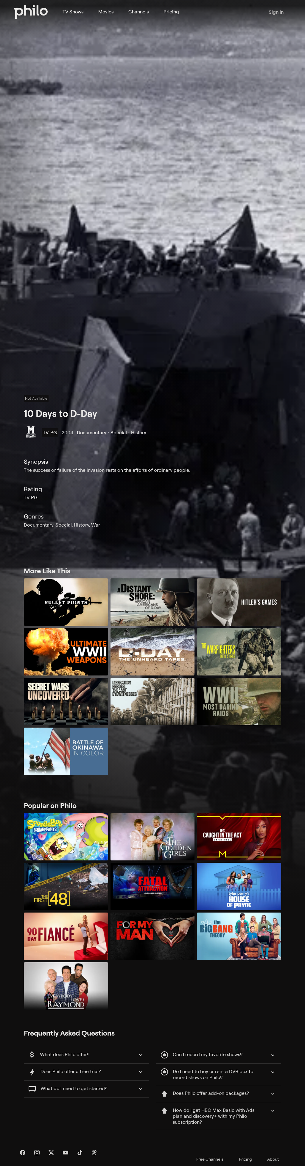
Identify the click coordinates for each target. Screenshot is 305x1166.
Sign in (276, 12)
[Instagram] (37, 1152)
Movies (105, 12)
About (273, 1159)
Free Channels (209, 1159)
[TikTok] (79, 1152)
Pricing (171, 12)
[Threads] (94, 1152)
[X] (51, 1152)
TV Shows (73, 12)
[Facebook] (22, 1152)
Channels (138, 12)
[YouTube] (65, 1152)
